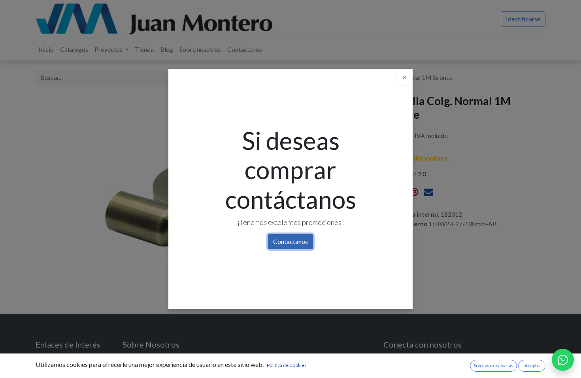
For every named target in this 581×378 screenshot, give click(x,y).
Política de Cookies (287, 365)
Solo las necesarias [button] (493, 366)
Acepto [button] (532, 366)
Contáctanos (290, 241)
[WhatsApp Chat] (563, 360)
